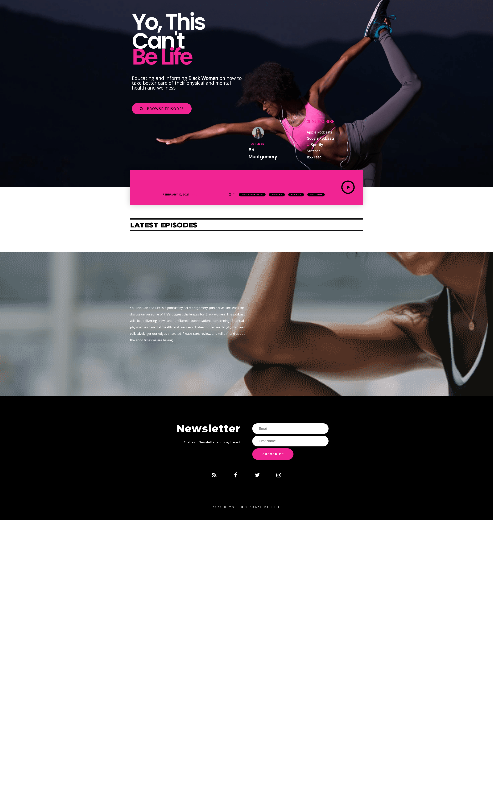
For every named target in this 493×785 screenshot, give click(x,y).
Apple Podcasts (252, 194)
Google (296, 194)
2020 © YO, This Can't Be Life (246, 507)
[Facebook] (235, 475)
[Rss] (214, 475)
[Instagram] (278, 475)
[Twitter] (257, 475)
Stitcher (316, 194)
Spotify (277, 194)
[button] (162, 108)
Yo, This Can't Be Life (209, 194)
